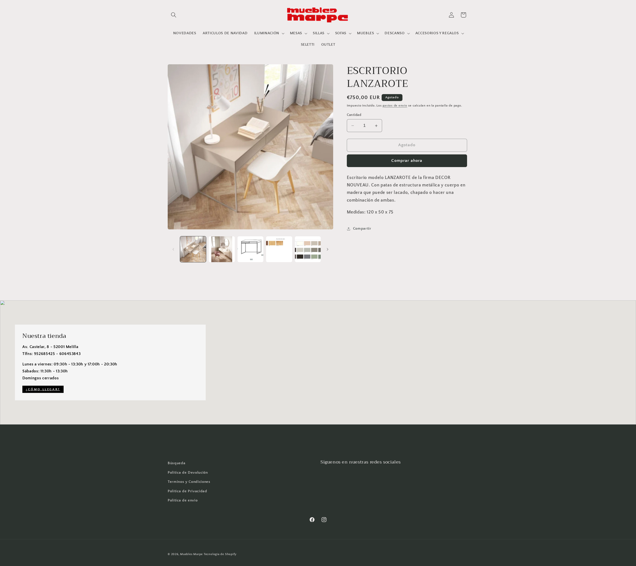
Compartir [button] (362, 229)
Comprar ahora (406, 160)
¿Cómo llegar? (43, 389)
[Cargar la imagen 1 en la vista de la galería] (193, 249)
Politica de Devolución (188, 472)
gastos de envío (395, 105)
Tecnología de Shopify (220, 554)
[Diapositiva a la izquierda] (173, 249)
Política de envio (183, 500)
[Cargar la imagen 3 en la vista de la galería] (251, 249)
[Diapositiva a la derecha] (327, 249)
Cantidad (354, 115)
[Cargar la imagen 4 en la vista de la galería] (279, 249)
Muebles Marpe (192, 554)
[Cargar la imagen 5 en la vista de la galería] (308, 249)
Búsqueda (176, 463)
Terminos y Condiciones (189, 482)
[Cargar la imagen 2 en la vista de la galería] (222, 249)
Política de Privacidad (187, 491)
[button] (174, 15)
